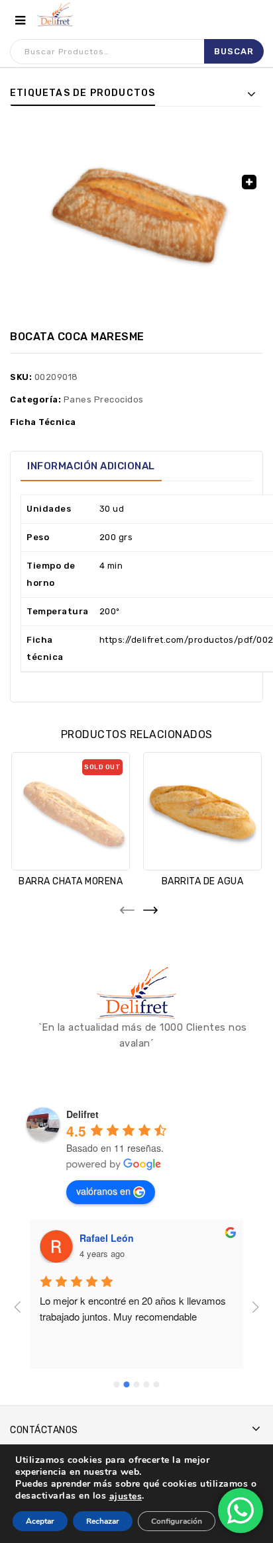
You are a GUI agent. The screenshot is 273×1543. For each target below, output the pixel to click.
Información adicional (91, 466)
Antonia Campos (142, 1237)
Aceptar (40, 1521)
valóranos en (103, 1190)
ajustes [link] (125, 1496)
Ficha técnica (43, 422)
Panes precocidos (104, 399)
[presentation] (125, 907)
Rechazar (102, 1521)
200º (109, 611)
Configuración (176, 1521)
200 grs (116, 537)
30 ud (112, 509)
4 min (111, 566)
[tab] (91, 466)
